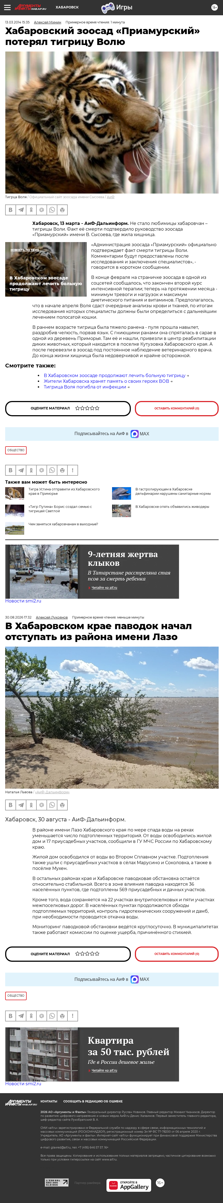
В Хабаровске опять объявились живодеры (172, 507)
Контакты (49, 1101)
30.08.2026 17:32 (18, 617)
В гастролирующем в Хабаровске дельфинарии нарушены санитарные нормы (173, 491)
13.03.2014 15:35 (17, 22)
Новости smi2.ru (23, 601)
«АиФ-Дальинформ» (52, 792)
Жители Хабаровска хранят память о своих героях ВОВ (106, 381)
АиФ (110, 197)
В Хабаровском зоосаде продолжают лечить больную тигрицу (114, 375)
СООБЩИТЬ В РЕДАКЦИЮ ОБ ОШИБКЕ (93, 1101)
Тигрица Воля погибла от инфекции (85, 387)
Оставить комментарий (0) (176, 408)
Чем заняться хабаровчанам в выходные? (63, 524)
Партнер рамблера (87, 1182)
